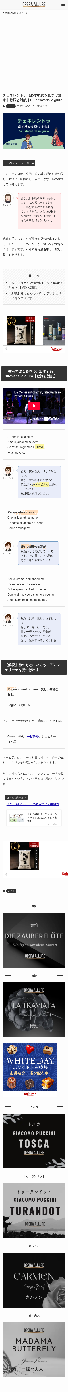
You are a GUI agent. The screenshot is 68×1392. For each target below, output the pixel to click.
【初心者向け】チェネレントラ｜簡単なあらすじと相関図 (42, 818)
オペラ (11, 106)
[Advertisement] (34, 52)
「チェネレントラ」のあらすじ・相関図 (33, 804)
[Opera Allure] (34, 4)
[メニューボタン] (63, 4)
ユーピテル (31, 736)
